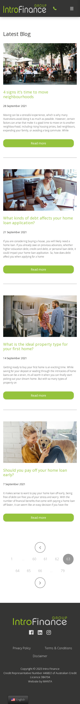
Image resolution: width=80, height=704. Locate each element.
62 (57, 559)
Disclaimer (40, 656)
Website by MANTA (40, 681)
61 (46, 559)
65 (29, 570)
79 (63, 570)
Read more (38, 143)
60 (34, 559)
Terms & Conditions (58, 648)
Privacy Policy (22, 648)
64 (17, 570)
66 (40, 570)
